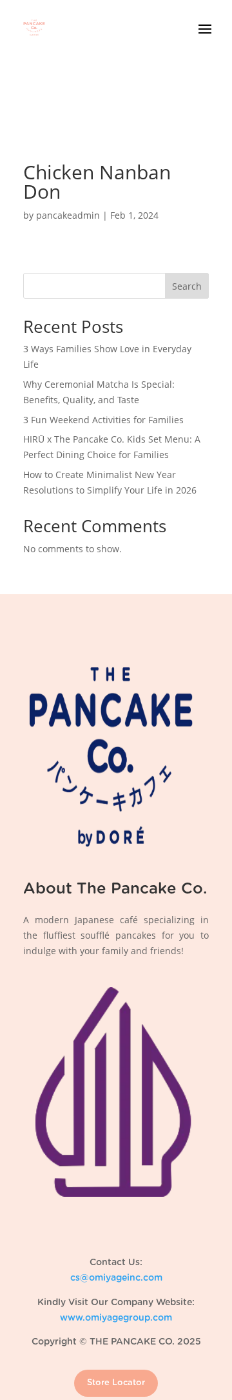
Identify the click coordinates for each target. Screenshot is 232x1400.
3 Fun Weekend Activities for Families (103, 420)
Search (187, 286)
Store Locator (116, 1383)
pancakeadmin (68, 215)
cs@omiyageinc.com (116, 1278)
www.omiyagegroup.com (116, 1318)
